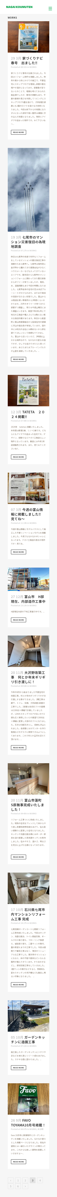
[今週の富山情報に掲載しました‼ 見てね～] (28, 488)
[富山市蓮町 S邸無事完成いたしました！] (28, 779)
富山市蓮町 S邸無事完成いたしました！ (28, 805)
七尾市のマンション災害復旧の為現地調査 (28, 242)
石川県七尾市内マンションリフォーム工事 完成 (28, 914)
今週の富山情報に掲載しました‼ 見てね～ (27, 514)
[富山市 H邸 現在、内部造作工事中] (28, 579)
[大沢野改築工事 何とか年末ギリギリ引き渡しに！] (28, 651)
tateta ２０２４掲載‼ (28, 414)
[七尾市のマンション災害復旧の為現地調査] (28, 190)
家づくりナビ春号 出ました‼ (27, 60)
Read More (18, 132)
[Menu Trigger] (50, 8)
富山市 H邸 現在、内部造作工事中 (29, 599)
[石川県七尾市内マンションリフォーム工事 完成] (28, 888)
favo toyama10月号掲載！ (28, 1122)
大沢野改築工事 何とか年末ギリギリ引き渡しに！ (28, 677)
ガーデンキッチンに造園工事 (28, 1039)
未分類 (40, 1129)
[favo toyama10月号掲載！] (28, 1099)
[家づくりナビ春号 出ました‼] (28, 37)
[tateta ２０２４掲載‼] (28, 390)
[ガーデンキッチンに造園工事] (28, 1016)
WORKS (33, 67)
